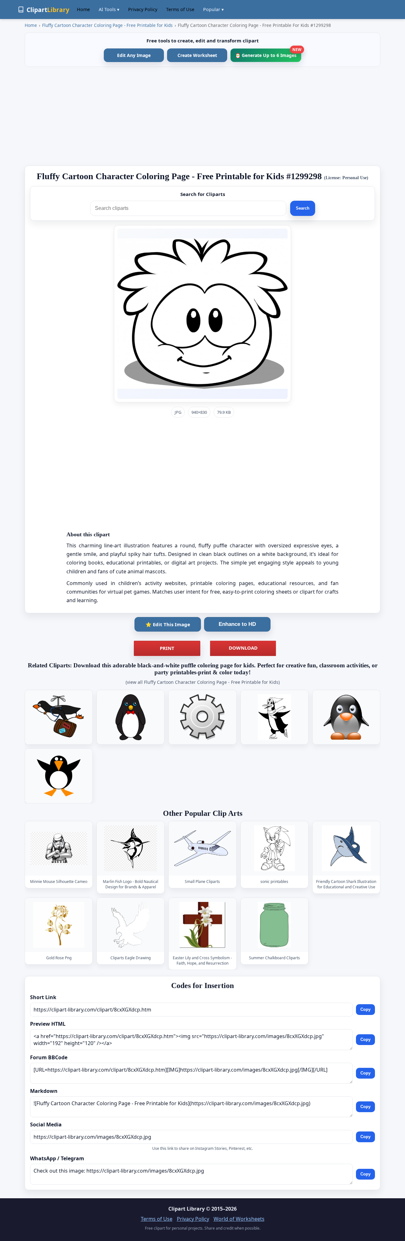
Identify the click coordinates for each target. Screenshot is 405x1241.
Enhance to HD (237, 624)
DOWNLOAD (243, 648)
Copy (365, 1009)
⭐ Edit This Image (168, 624)
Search (302, 208)
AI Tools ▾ (109, 9)
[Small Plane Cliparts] (202, 849)
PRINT (167, 648)
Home (83, 9)
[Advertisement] (202, 116)
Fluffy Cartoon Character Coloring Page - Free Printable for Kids (107, 25)
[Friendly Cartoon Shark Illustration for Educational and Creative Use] (346, 849)
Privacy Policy (142, 9)
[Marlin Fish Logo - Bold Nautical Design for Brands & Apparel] (130, 849)
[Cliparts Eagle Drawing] (130, 925)
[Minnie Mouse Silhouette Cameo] (58, 849)
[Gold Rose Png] (58, 925)
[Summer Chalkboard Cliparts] (274, 925)
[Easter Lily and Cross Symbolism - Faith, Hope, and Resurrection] (202, 925)
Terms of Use (180, 9)
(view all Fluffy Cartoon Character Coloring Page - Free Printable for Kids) (203, 682)
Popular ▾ (213, 9)
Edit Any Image (134, 55)
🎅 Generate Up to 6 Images (268, 53)
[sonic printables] (274, 849)
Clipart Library (186, 1208)
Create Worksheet (197, 55)
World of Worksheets (239, 1218)
